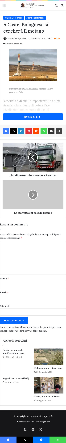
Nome (4, 278)
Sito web (4, 306)
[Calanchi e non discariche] (48, 356)
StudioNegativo (42, 421)
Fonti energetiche (35, 17)
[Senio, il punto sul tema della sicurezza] (48, 385)
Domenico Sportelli (17, 38)
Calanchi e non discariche (48, 368)
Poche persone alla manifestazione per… (14, 351)
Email (4, 292)
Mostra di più (32, 116)
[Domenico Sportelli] (33, 5)
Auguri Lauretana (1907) (16, 378)
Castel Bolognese (13, 17)
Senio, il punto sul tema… (48, 396)
